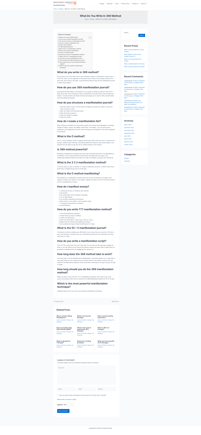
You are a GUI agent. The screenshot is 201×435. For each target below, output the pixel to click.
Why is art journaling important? (105, 316)
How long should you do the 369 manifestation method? (73, 63)
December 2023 (129, 127)
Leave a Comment (61, 320)
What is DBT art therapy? (103, 328)
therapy (102, 3)
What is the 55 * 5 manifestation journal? (71, 56)
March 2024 (127, 124)
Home (117, 3)
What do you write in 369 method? (68, 37)
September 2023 (129, 133)
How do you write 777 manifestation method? (72, 54)
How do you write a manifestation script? (71, 58)
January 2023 (128, 144)
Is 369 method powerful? (66, 46)
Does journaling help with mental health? (64, 328)
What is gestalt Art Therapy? (63, 342)
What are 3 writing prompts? (84, 342)
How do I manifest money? (66, 52)
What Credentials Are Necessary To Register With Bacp (134, 82)
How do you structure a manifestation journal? (72, 41)
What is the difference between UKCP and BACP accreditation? (133, 102)
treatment (110, 3)
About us (143, 3)
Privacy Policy (125, 3)
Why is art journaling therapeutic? (64, 316)
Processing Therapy (59, 5)
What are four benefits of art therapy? (106, 342)
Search (126, 32)
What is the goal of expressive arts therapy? (84, 329)
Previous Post (58, 301)
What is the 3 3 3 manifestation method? (70, 48)
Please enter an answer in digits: (66, 399)
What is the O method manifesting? (68, 50)
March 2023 (127, 139)
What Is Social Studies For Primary (134, 64)
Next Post (115, 301)
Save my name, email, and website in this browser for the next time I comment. (82, 395)
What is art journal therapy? (84, 316)
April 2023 (127, 136)
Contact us (135, 3)
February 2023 (128, 141)
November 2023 (129, 130)
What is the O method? (65, 45)
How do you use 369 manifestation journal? (71, 39)
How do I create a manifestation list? (69, 43)
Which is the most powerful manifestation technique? (71, 66)
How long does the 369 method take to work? (72, 60)
